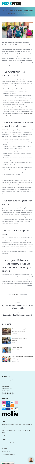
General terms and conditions (9, 443)
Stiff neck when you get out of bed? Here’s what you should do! (17, 424)
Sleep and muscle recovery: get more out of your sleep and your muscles (21, 330)
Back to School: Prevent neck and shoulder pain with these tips (22, 358)
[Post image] (6, 331)
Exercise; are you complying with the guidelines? (20, 339)
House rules (4, 449)
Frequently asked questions (8, 454)
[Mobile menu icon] (31, 3)
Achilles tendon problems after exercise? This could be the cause (16, 431)
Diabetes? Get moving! (17, 347)
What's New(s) (15, 294)
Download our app (6, 451)
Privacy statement (6, 446)
